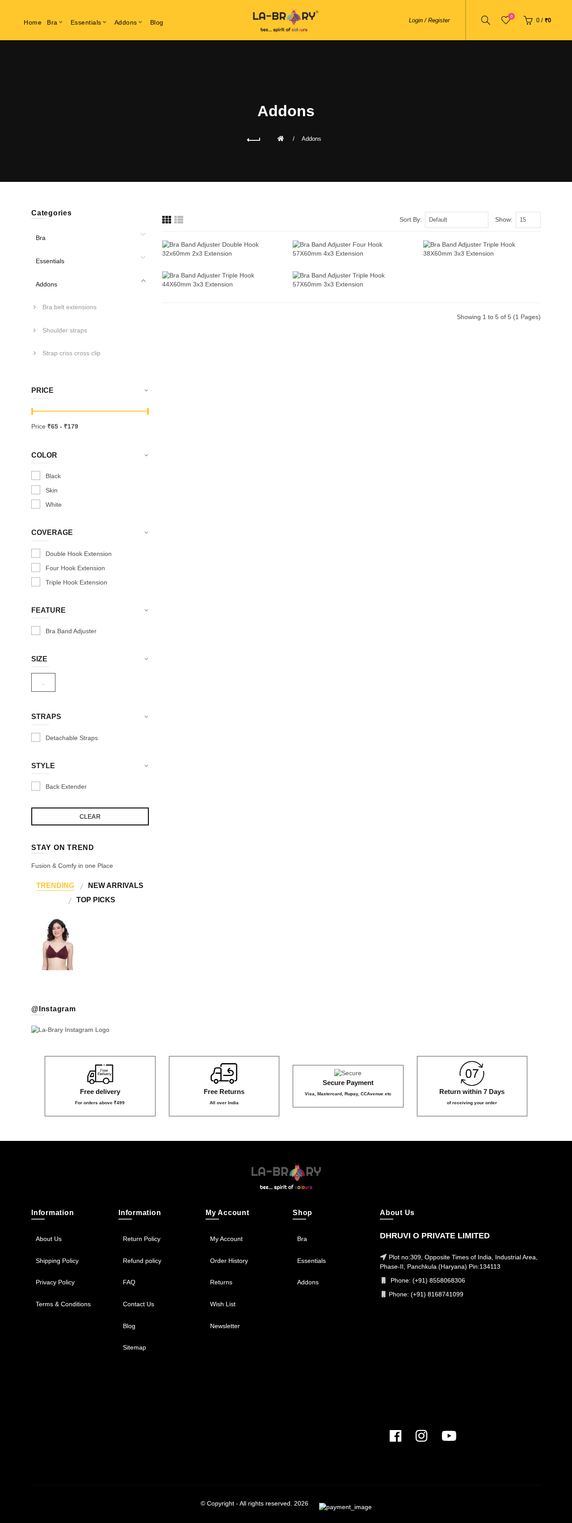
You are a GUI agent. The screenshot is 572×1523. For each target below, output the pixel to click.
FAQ (129, 1282)
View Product (482, 281)
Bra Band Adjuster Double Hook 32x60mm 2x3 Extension (220, 232)
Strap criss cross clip (71, 353)
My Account (226, 1238)
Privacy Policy (55, 1282)
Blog (129, 1325)
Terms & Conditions (63, 1304)
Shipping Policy (57, 1260)
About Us (49, 1238)
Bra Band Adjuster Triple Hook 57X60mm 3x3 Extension (351, 263)
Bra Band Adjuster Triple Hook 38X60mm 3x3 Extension (482, 232)
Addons (311, 138)
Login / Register (429, 20)
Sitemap (134, 1347)
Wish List (223, 1304)
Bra (41, 237)
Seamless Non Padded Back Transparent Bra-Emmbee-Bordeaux (57, 930)
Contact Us (138, 1304)
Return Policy (141, 1238)
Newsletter (225, 1325)
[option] (57, 944)
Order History (229, 1260)
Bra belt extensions (69, 307)
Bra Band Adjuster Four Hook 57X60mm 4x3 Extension (351, 232)
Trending (55, 885)
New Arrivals (115, 885)
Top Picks (95, 900)
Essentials (50, 261)
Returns (221, 1282)
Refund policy (142, 1260)
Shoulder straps (64, 330)
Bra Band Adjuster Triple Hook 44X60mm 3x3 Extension (221, 263)
